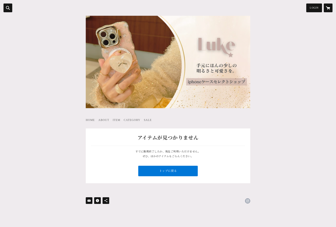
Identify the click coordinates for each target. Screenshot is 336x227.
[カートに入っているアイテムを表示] (328, 8)
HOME (90, 119)
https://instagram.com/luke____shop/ (247, 201)
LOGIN (314, 7)
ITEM (116, 119)
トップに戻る (168, 170)
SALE (148, 119)
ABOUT (103, 119)
